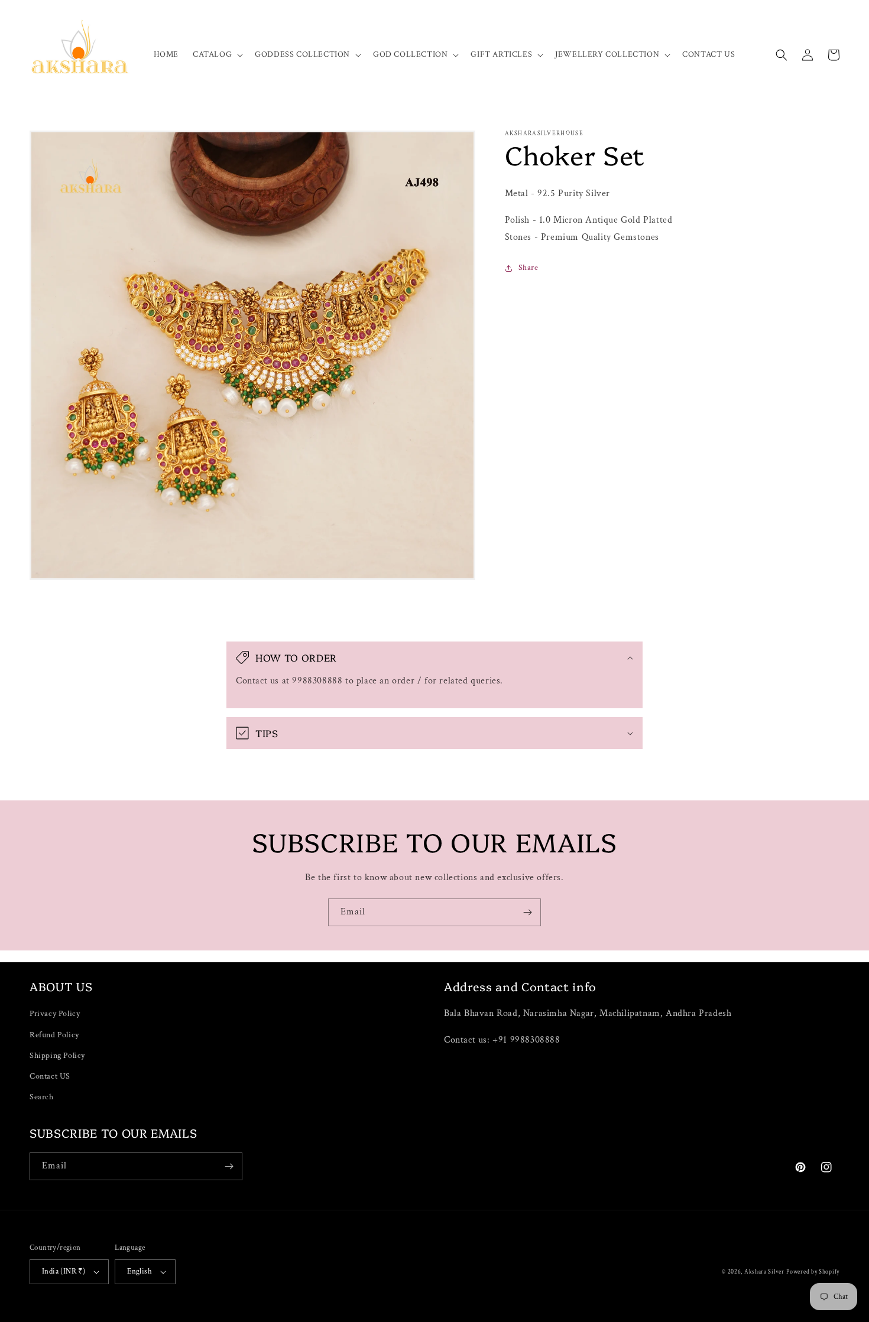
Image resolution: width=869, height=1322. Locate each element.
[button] (217, 54)
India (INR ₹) (63, 1271)
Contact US (50, 1076)
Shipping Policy (57, 1055)
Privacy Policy (55, 1013)
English (139, 1271)
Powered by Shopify (812, 1272)
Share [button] (528, 267)
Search (42, 1097)
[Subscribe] (527, 912)
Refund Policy (54, 1035)
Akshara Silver (764, 1272)
